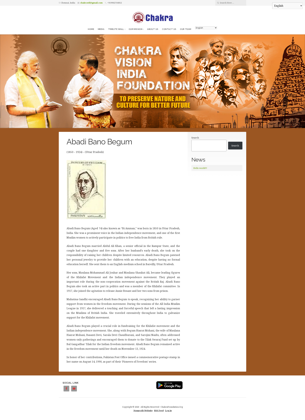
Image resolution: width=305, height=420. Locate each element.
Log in (168, 410)
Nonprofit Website (143, 410)
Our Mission (135, 29)
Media (101, 29)
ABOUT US (152, 29)
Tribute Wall (116, 29)
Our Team (185, 29)
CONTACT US (169, 29)
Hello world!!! (200, 168)
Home (91, 29)
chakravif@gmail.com (91, 2)
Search (195, 137)
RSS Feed (159, 410)
